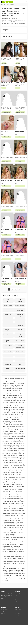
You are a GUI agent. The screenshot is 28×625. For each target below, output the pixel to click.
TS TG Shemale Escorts (6, 613)
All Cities (16, 603)
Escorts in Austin (8, 323)
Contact (16, 617)
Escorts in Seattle (20, 340)
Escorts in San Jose (20, 320)
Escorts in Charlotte (8, 334)
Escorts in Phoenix (8, 309)
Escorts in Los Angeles (20, 300)
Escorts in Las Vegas (20, 363)
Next (19, 289)
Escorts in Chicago (8, 305)
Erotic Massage (4, 611)
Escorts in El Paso (20, 351)
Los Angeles (17, 595)
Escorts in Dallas (8, 320)
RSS (2, 584)
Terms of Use (17, 611)
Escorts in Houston (19, 305)
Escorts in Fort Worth (8, 330)
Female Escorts (6, 4)
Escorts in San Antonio (8, 315)
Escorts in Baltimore (20, 368)
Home (2, 4)
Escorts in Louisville (8, 369)
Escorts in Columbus (20, 330)
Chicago (16, 597)
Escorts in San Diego (20, 315)
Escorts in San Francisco (20, 335)
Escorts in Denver (8, 345)
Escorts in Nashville (20, 355)
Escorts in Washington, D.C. (20, 346)
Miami (16, 599)
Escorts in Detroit (8, 355)
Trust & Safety (18, 609)
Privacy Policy (17, 613)
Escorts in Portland (8, 359)
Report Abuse (17, 615)
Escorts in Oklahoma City (8, 363)
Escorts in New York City (8, 300)
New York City (18, 593)
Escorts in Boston (8, 351)
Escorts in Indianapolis (8, 341)
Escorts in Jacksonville (20, 324)
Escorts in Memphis (20, 359)
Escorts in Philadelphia (20, 310)
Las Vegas (17, 601)
